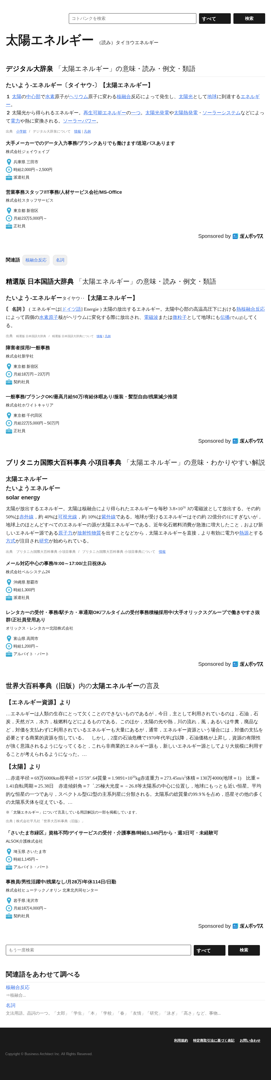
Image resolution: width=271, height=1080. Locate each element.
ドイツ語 (71, 309)
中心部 (33, 96)
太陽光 (186, 96)
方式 (10, 541)
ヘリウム (78, 96)
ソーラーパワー (79, 121)
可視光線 (67, 516)
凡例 (87, 131)
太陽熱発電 (186, 112)
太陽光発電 (157, 112)
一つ (136, 112)
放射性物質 (89, 533)
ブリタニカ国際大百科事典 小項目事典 (63, 462)
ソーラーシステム (221, 112)
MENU (11, 5)
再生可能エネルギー (104, 112)
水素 (50, 96)
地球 (212, 96)
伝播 (225, 317)
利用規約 (181, 1040)
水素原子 (48, 317)
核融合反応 (36, 260)
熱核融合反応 (250, 309)
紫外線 (108, 516)
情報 (77, 131)
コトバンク (32, 18)
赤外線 (26, 516)
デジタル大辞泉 (29, 68)
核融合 (124, 96)
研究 (44, 541)
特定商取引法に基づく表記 (213, 1040)
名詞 (60, 260)
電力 (15, 121)
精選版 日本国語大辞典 (40, 281)
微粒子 (180, 317)
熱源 (244, 533)
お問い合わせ (250, 1040)
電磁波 (151, 317)
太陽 (16, 96)
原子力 (65, 533)
